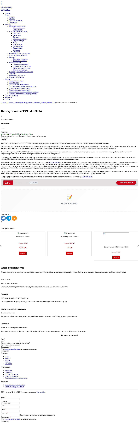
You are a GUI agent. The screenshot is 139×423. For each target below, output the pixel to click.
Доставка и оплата (11, 374)
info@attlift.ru (5, 10)
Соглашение (6, 347)
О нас (7, 356)
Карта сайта (41, 392)
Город (3, 405)
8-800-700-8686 (87, 177)
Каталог (10, 102)
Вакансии (8, 364)
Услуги (7, 360)
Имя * (3, 339)
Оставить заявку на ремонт (14, 387)
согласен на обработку (12, 349)
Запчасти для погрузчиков (23, 102)
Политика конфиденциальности (16, 378)
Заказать (4, 132)
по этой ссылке (53, 162)
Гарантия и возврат (11, 376)
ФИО (3, 397)
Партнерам (9, 372)
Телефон (4, 401)
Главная (3, 102)
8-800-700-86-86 (6, 7)
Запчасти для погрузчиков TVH (45, 102)
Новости (8, 362)
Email (3, 409)
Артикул (4, 413)
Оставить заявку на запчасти (15, 385)
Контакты (8, 371)
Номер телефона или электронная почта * (15, 343)
